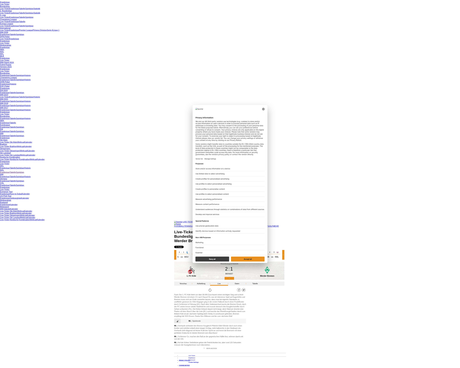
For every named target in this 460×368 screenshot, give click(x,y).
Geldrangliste (15, 198)
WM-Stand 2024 (7, 62)
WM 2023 (4, 95)
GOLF (270, 226)
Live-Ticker (4, 4)
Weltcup (20, 142)
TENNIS (187, 226)
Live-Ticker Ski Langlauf (10, 155)
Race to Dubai (16, 194)
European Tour (6, 192)
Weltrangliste (5, 45)
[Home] (177, 224)
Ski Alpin (4, 140)
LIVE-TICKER (189, 222)
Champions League (8, 19)
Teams (8, 65)
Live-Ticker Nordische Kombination (15, 159)
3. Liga (3, 15)
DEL (2, 166)
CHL (2, 183)
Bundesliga (5, 7)
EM (1, 129)
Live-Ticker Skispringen (10, 151)
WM (1, 134)
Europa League (6, 24)
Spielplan (29, 9)
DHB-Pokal (5, 82)
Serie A (50, 30)
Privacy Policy (184, 360)
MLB (2, 56)
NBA (2, 50)
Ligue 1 (56, 30)
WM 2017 (4, 108)
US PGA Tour (5, 196)
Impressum (192, 360)
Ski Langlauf (5, 153)
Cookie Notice (184, 365)
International (5, 28)
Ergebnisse (5, 2)
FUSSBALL (179, 226)
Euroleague (5, 125)
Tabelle (22, 9)
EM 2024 (4, 90)
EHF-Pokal (4, 86)
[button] (175, 255)
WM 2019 (4, 103)
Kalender (28, 142)
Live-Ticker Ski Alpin (8, 142)
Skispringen (5, 149)
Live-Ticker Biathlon (8, 146)
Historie (27, 75)
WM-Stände (5, 209)
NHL (2, 52)
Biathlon (3, 144)
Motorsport (4, 207)
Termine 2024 (6, 67)
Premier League (26, 30)
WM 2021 (4, 99)
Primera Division (40, 30)
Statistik (36, 9)
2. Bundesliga (6, 11)
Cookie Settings (194, 362)
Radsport (4, 202)
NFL (2, 54)
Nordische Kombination (10, 157)
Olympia (3, 179)
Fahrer (3, 65)
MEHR (276, 226)
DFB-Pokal (4, 37)
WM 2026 (4, 32)
